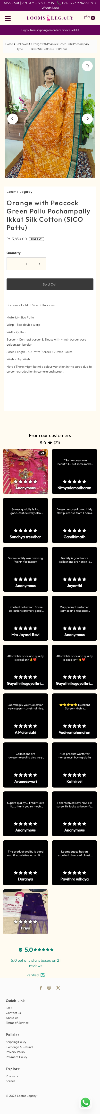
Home (9, 44)
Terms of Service (17, 1023)
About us (12, 1018)
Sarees (10, 1081)
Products (12, 1076)
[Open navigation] (7, 18)
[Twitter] (58, 987)
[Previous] (12, 119)
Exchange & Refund (19, 1047)
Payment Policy (16, 1057)
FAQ (9, 1008)
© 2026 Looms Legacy (21, 1096)
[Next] (87, 119)
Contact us (13, 1013)
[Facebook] (41, 987)
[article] (25, 471)
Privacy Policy (15, 1052)
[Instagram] (49, 987)
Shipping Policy (16, 1042)
